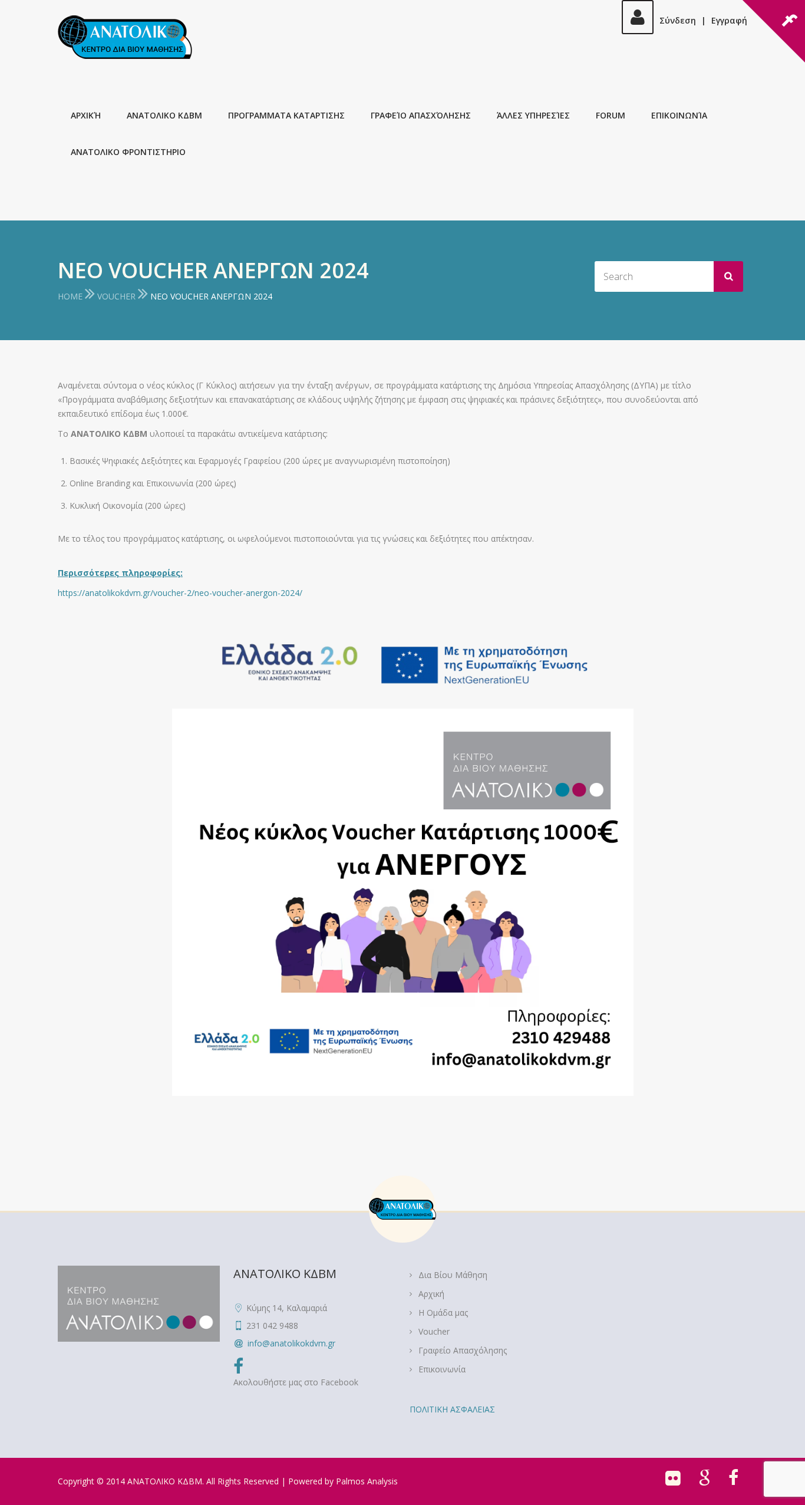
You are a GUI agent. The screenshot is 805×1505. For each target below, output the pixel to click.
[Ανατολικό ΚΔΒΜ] (125, 37)
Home (70, 296)
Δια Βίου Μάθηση (452, 1274)
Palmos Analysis (367, 1481)
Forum (610, 115)
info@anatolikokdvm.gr (291, 1343)
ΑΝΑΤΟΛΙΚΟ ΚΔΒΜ (164, 115)
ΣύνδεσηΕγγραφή (703, 20)
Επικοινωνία (679, 115)
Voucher (116, 296)
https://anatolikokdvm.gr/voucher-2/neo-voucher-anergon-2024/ (180, 592)
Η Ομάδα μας (443, 1312)
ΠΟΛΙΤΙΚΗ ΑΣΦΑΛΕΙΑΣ (452, 1409)
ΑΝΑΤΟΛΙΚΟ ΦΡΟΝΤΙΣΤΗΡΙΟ (128, 151)
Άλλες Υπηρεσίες (533, 115)
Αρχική (86, 115)
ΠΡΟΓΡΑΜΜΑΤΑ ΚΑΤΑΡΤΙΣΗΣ (286, 115)
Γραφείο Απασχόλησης (421, 115)
